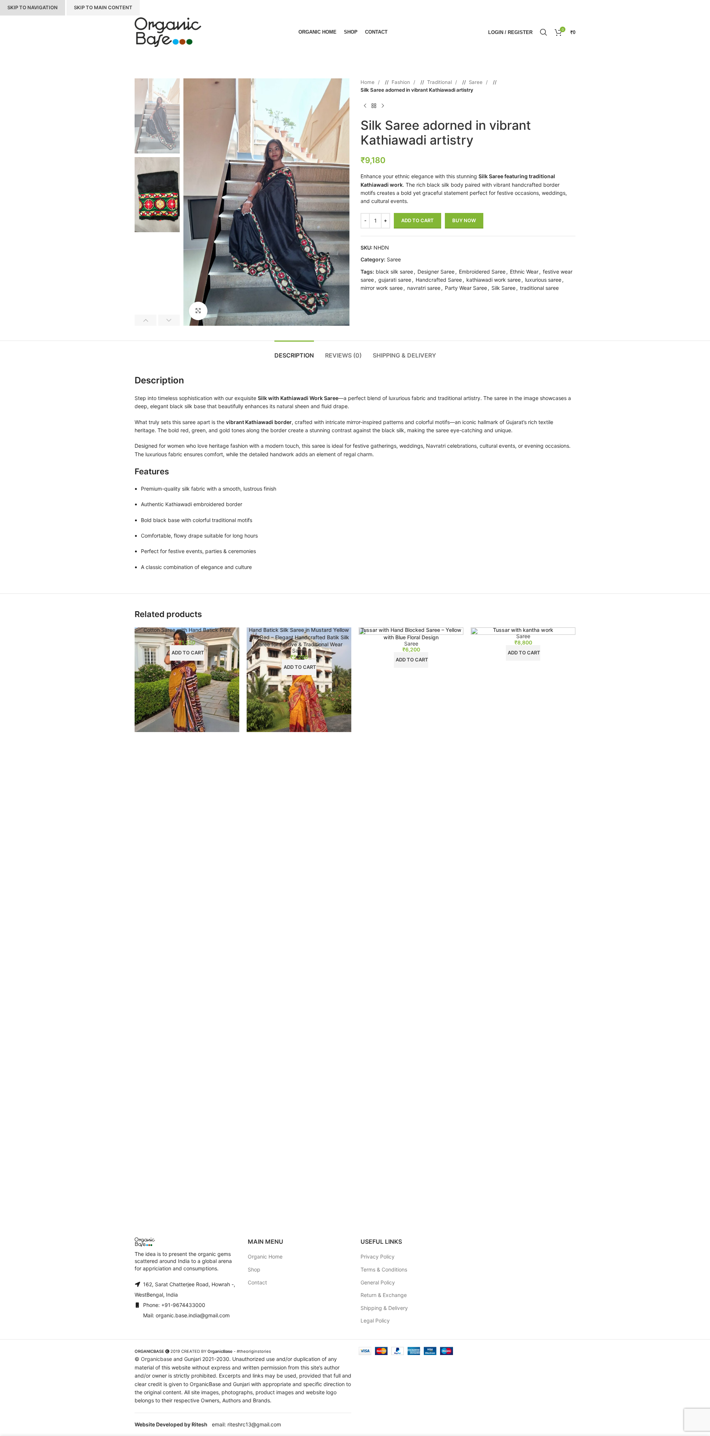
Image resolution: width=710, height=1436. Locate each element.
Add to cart (417, 220)
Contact (257, 1282)
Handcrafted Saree (439, 280)
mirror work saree (382, 288)
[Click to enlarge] (198, 311)
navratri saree (423, 288)
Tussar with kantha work (523, 630)
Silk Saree (503, 288)
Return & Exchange (384, 1295)
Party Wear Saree (466, 288)
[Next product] (382, 106)
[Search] (543, 32)
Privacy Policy (378, 1256)
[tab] (294, 352)
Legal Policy (375, 1320)
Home (368, 82)
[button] (145, 320)
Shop (254, 1269)
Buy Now (464, 220)
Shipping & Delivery (384, 1308)
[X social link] (371, 300)
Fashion (402, 82)
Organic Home (265, 1256)
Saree (476, 82)
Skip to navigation (32, 7)
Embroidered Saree (482, 271)
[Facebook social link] (364, 300)
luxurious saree (543, 280)
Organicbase (156, 1359)
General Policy (378, 1282)
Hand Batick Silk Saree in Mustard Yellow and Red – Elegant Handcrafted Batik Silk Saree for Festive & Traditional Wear (299, 637)
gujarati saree (394, 280)
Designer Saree (435, 271)
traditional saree (539, 288)
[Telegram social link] (394, 300)
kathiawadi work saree (493, 280)
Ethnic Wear (524, 271)
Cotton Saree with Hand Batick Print (187, 630)
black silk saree (394, 271)
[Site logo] (168, 32)
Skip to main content (103, 7)
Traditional (440, 82)
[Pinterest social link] (379, 300)
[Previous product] (365, 106)
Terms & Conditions (384, 1269)
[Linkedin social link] (386, 300)
